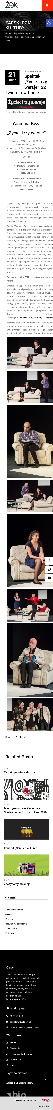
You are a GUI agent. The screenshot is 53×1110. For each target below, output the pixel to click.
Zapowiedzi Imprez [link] (23, 33)
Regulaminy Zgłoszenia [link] (16, 923)
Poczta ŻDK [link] (43, 1106)
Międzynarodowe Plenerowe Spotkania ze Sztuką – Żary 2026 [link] (25, 810)
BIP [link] (45, 1100)
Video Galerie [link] (11, 928)
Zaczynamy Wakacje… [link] (18, 884)
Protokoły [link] (9, 919)
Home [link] (8, 33)
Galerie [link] (8, 914)
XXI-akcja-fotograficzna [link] (19, 772)
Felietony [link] (9, 933)
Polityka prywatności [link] (25, 1100)
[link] (49, 23)
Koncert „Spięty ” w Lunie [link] (20, 848)
